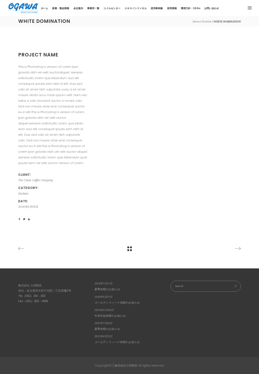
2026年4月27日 (103, 296)
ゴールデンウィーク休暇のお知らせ (117, 303)
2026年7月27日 (103, 283)
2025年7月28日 (103, 323)
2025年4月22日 (103, 336)
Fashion (206, 21)
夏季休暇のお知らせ (107, 289)
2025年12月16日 (104, 309)
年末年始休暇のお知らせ (110, 316)
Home (196, 21)
